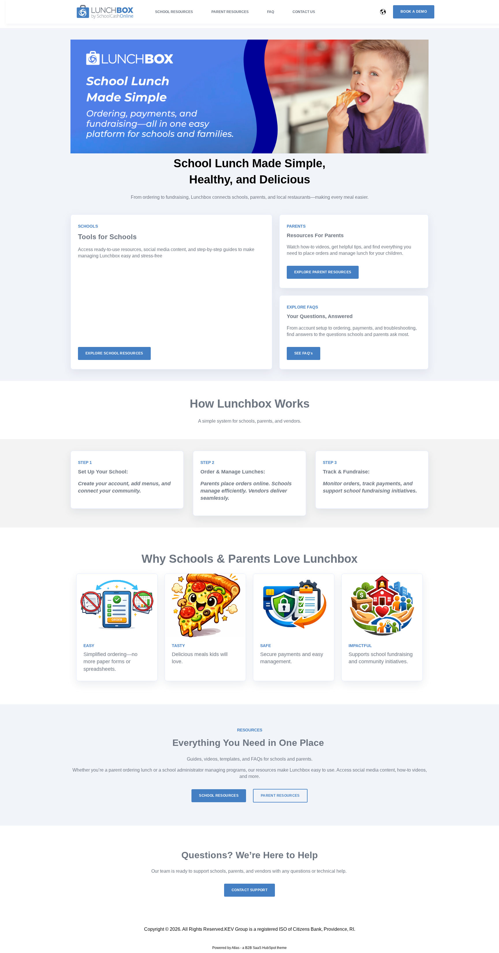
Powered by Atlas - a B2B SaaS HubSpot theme (249, 948)
